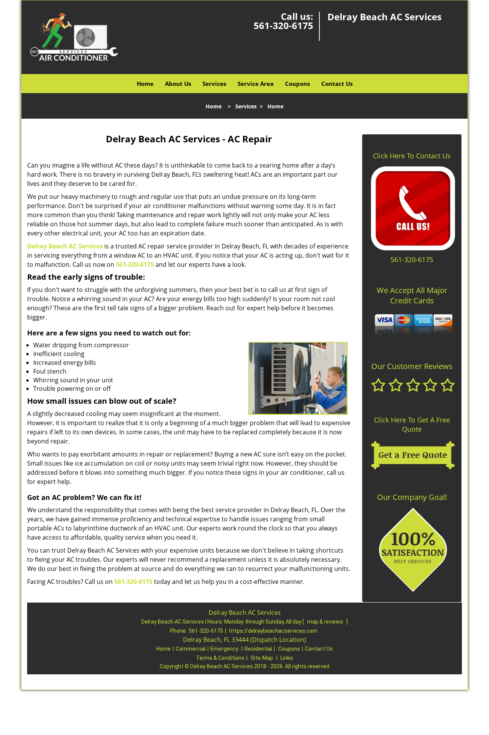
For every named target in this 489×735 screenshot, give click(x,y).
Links (286, 658)
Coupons (297, 83)
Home (145, 83)
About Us (178, 83)
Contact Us (337, 83)
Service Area (256, 83)
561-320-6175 (283, 25)
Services (214, 83)
